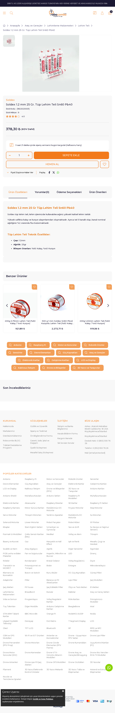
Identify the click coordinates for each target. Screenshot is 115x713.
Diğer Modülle (31, 606)
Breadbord (30, 592)
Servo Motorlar (9, 515)
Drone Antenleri (10, 662)
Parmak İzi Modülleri (12, 534)
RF (69, 628)
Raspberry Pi (40, 345)
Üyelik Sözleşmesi (38, 448)
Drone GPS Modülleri (56, 662)
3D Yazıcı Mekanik (55, 669)
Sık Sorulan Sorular (66, 443)
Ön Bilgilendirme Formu (41, 436)
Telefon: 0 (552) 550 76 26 (96, 448)
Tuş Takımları (9, 606)
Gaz (26, 541)
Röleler (6, 561)
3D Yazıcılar (95, 662)
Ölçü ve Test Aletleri (77, 587)
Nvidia (93, 614)
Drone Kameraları (33, 652)
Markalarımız (9, 431)
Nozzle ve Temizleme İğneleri (12, 678)
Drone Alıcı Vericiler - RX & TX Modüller (99, 653)
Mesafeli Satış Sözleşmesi (41, 452)
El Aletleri (94, 587)
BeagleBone (74, 606)
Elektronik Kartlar (31, 360)
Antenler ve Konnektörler (53, 636)
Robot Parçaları (53, 522)
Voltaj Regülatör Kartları (54, 600)
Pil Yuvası (29, 587)
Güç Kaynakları (70, 353)
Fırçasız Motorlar (75, 508)
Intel (92, 606)
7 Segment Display (77, 621)
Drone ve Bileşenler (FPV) (56, 490)
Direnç (93, 553)
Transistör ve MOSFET (9, 566)
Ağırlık (49, 549)
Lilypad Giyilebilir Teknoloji (10, 622)
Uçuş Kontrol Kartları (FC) (99, 644)
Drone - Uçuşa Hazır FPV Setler (77, 636)
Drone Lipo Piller (97, 635)
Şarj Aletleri (8, 587)
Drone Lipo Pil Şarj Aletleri (33, 663)
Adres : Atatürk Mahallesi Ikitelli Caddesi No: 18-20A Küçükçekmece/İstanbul (96, 428)
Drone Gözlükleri (76, 662)
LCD (92, 621)
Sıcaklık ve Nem (10, 549)
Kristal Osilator (53, 561)
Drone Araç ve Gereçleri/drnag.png (77, 653)
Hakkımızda (8, 426)
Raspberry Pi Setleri (99, 503)
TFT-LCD (29, 628)
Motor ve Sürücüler (67, 345)
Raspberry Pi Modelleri (74, 497)
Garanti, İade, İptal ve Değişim (39, 441)
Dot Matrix (51, 621)
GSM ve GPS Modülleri (8, 636)
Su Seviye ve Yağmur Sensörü (99, 528)
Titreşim (94, 534)
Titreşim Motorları (33, 515)
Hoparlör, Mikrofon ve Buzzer (56, 554)
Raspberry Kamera (11, 508)
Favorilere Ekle (34, 287)
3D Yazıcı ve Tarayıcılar (89, 368)
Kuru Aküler (52, 573)
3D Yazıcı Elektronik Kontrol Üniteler (34, 670)
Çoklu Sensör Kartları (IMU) (34, 535)
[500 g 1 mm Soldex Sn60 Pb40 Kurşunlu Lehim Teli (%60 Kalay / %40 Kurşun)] (57, 301)
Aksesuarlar (30, 503)
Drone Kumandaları (77, 643)
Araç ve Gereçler (97, 353)
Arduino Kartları (97, 489)
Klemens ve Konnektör (8, 574)
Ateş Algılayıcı (31, 549)
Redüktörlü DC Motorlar (75, 516)
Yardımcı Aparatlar (55, 515)
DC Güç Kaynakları (76, 573)
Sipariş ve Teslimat (38, 431)
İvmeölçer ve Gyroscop (53, 528)
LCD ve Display (88, 360)
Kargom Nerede (65, 438)
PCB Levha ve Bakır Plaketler (12, 554)
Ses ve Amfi (73, 527)
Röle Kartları (74, 599)
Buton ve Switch (32, 573)
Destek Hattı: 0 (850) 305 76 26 (97, 442)
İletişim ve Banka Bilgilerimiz (65, 427)
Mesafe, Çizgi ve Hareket (97, 542)
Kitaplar (6, 527)
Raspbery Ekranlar (55, 503)
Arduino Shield (9, 496)
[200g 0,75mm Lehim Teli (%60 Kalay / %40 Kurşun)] (20, 301)
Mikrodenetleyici (97, 565)
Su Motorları (95, 515)
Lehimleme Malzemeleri (8, 593)
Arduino (18, 345)
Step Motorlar (96, 508)
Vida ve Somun (10, 599)
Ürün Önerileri (97, 192)
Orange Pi (51, 614)
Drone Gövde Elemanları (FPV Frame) (54, 645)
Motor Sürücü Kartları (34, 508)
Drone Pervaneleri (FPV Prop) (11, 644)
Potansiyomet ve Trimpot (33, 566)
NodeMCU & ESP (75, 614)
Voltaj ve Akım (74, 534)
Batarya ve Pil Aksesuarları (53, 581)
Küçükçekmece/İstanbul (96, 436)
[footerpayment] (94, 701)
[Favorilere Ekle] (104, 164)
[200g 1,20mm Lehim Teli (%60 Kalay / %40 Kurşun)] (95, 301)
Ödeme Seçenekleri (69, 192)
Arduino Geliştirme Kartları (55, 607)
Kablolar (72, 592)
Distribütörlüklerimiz (12, 436)
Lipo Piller (72, 580)
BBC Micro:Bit (31, 614)
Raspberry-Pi (31, 479)
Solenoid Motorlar (11, 522)
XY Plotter (94, 522)
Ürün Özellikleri (18, 192)
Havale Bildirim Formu (68, 433)
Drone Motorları (32, 643)
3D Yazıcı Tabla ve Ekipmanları (76, 670)
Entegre (72, 565)
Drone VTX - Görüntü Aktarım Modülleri (54, 655)
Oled (5, 628)
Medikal (50, 534)
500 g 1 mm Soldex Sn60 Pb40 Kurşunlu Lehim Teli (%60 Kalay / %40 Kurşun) (57, 322)
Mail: (95, 453)
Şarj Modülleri (96, 580)
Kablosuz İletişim (26, 368)
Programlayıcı (31, 599)
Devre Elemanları (42, 353)
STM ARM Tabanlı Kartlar (11, 615)
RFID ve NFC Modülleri (95, 629)
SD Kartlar (72, 503)
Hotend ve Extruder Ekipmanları (99, 670)
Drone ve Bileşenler (56, 368)
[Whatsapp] (109, 667)
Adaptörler (8, 580)
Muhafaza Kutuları (33, 496)
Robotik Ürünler (96, 345)
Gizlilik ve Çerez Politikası (43, 699)
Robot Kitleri (74, 522)
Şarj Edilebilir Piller (55, 587)
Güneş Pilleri (96, 573)
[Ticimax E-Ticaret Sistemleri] (57, 706)
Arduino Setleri (53, 496)
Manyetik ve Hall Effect (54, 542)
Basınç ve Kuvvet (11, 541)
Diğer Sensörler (75, 549)
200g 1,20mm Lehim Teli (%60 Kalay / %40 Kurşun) (95, 322)
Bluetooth (51, 628)
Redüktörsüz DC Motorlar (54, 509)
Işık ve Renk (73, 541)
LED (70, 553)
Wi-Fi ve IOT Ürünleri (34, 635)
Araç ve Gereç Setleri (99, 592)
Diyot (92, 561)
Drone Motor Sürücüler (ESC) (10, 653)
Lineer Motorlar (32, 522)
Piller (27, 580)
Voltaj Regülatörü (76, 561)
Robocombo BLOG (11, 440)
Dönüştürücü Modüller (96, 600)
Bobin (49, 565)
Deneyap (29, 621)
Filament (7, 669)
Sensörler (17, 353)
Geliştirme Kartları (60, 360)
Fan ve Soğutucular (33, 553)
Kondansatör (31, 561)
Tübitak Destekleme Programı (12, 446)
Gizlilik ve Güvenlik (38, 426)
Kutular (50, 592)
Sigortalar (94, 549)
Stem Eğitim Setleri (34, 527)
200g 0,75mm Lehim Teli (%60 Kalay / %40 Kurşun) (20, 322)
